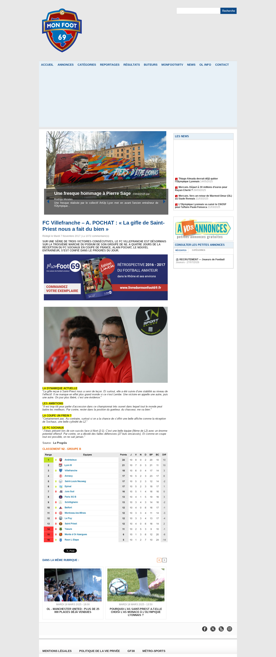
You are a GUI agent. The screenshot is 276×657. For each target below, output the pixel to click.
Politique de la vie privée (100, 651)
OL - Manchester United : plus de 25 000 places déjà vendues (73, 610)
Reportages (109, 64)
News (191, 64)
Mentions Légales (57, 651)
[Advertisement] (138, 98)
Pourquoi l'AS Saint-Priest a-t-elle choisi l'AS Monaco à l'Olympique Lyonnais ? (136, 612)
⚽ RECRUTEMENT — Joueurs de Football (200, 259)
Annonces (66, 64)
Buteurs (150, 64)
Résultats (131, 64)
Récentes (180, 250)
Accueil (47, 64)
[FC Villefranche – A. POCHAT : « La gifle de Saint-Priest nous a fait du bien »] (106, 308)
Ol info (205, 64)
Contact (222, 64)
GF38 (131, 651)
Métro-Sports (153, 651)
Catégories (87, 64)
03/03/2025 (105, 199)
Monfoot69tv (172, 64)
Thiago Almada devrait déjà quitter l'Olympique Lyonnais (196, 175)
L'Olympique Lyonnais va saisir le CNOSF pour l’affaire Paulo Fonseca (200, 201)
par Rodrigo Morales (123, 199)
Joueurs (180, 262)
